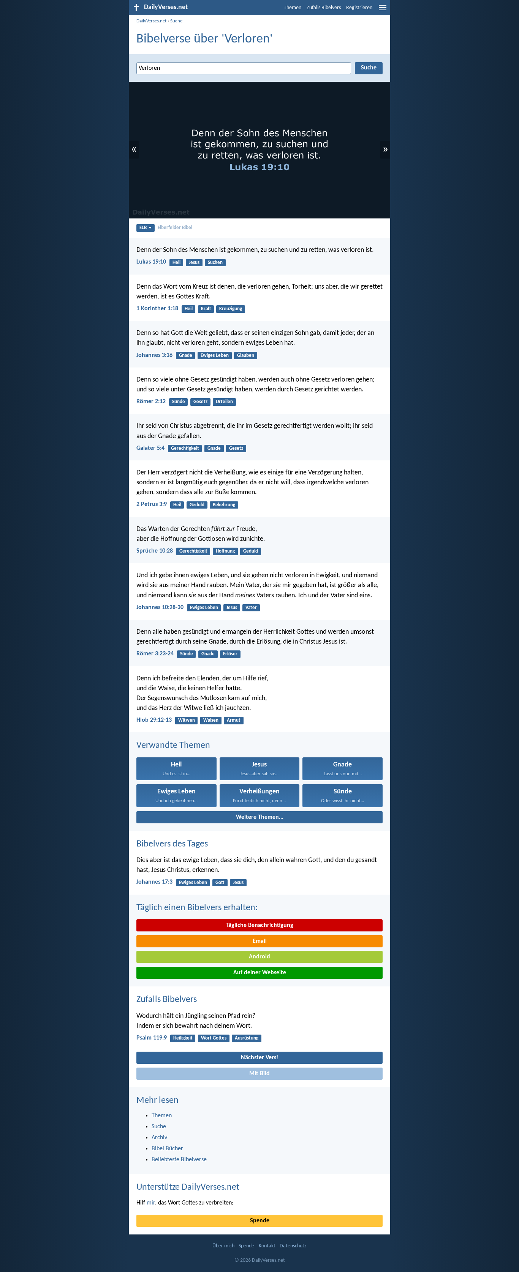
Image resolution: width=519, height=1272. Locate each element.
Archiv (159, 1138)
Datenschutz (293, 1246)
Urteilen (224, 401)
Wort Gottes (213, 1038)
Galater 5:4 (150, 448)
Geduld (197, 505)
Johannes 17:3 (154, 882)
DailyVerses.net (151, 21)
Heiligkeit (183, 1038)
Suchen (215, 262)
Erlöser (230, 654)
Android (259, 957)
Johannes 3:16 (154, 355)
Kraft (206, 308)
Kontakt (267, 1246)
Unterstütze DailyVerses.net (187, 1187)
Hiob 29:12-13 (154, 720)
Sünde (178, 401)
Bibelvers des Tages (172, 844)
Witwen (186, 720)
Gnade (185, 355)
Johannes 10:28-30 (160, 608)
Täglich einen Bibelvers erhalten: (197, 907)
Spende (259, 1221)
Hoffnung (225, 551)
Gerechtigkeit (185, 448)
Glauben (245, 355)
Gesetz (200, 401)
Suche (176, 21)
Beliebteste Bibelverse (179, 1160)
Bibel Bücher (167, 1149)
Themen (292, 8)
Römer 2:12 (151, 402)
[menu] (382, 10)
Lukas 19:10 (151, 262)
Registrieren (359, 8)
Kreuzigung (230, 308)
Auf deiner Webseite (259, 973)
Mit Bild (259, 1074)
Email (260, 941)
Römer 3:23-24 (155, 654)
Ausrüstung (246, 1038)
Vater (251, 607)
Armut (234, 720)
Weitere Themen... (259, 817)
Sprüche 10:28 (154, 551)
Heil (176, 262)
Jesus (194, 262)
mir (151, 1203)
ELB (143, 227)
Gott (220, 882)
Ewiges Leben (215, 355)
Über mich (223, 1246)
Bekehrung (224, 505)
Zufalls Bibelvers (324, 8)
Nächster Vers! (259, 1058)
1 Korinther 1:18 (157, 309)
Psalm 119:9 (151, 1038)
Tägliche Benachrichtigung (259, 925)
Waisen (210, 720)
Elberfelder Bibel (175, 227)
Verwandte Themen (173, 745)
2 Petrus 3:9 (151, 504)
